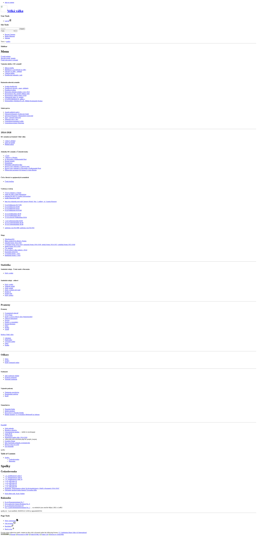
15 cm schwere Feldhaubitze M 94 (16, 217)
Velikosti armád (10, 286)
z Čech (7, 156)
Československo (14, 459)
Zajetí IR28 (8, 434)
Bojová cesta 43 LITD (12, 444)
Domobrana (8, 163)
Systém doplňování (11, 86)
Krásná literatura (10, 324)
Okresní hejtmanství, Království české (17, 114)
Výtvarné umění (10, 341)
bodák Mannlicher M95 (12, 198)
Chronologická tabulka (12, 432)
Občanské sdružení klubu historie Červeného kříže (21, 490)
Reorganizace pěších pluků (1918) (16, 95)
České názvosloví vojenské (9, 60)
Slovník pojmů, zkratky (8, 58)
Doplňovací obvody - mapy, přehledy (17, 88)
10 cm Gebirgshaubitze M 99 (14, 222)
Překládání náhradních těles (13, 165)
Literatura (8, 338)
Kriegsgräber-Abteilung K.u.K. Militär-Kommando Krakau (23, 101)
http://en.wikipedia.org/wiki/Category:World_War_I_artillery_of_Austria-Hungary (31, 201)
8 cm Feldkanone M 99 (12, 207)
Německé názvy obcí (11, 119)
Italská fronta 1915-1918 (12, 246)
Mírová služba (9, 68)
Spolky (7, 361)
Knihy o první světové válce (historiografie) (18, 317)
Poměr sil (8, 292)
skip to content (9, 2)
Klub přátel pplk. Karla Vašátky (15, 493)
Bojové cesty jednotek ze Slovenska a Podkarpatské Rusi (23, 168)
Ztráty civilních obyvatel (12, 290)
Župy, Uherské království (13, 117)
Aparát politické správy (12, 112)
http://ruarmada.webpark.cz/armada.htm (17, 443)
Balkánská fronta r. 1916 (12, 255)
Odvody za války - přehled (13, 71)
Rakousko (12, 461)
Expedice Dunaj (10, 441)
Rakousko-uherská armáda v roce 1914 (17, 92)
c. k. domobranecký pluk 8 (13, 477)
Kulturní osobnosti (11, 377)
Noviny (7, 320)
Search (22, 29)
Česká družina (9, 181)
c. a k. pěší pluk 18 (11, 481)
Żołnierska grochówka (12, 392)
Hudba (7, 327)
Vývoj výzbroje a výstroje (13, 193)
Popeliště (4, 425)
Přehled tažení (9, 144)
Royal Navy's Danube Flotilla (14, 413)
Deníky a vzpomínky (11, 322)
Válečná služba (9, 73)
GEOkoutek (9, 435)
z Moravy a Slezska (11, 157)
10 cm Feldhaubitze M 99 (13, 214)
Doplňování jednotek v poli (13, 75)
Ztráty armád (9, 288)
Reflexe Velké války (7, 334)
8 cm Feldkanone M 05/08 (13, 210)
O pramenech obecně (11, 313)
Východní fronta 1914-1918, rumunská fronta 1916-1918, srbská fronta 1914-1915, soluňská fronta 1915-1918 (40, 244)
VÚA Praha (8, 315)
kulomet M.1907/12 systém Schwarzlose (18, 196)
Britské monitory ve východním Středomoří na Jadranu (22, 414)
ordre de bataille (10, 142)
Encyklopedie (9, 446)
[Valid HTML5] (34, 534)
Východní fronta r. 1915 (12, 253)
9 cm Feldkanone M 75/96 (13, 205)
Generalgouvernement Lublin (14, 121)
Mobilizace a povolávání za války (15, 70)
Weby (7, 359)
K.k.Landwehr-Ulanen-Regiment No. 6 (17, 504)
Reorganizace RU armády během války (17, 94)
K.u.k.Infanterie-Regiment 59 (14, 506)
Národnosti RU (10, 239)
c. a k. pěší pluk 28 (11, 483)
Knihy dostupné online (12, 362)
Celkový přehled (10, 141)
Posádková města (10, 90)
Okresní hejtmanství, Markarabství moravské (19, 116)
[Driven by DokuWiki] (56, 534)
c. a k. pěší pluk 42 (11, 485)
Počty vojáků (9, 273)
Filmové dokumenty (11, 318)
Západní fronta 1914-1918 (13, 243)
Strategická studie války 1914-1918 (16, 437)
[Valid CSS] (44, 534)
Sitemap (7, 38)
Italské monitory (10, 411)
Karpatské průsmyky (11, 252)
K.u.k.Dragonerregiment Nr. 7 (14, 502)
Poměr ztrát (8, 293)
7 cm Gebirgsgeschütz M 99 (14, 221)
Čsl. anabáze (9, 248)
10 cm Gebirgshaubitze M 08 (14, 224)
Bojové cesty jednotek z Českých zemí (17, 166)
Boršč (7, 396)
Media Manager (10, 36)
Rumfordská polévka (11, 394)
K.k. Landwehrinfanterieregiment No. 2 (17, 507)
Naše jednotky (9, 428)
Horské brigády (10, 161)
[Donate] (12, 534)
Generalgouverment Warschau (14, 123)
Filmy (7, 326)
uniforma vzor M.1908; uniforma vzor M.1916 (19, 228)
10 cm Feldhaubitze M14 (13, 215)
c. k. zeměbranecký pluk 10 (13, 479)
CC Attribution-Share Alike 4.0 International (73, 532)
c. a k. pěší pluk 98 (11, 486)
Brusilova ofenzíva (11, 430)
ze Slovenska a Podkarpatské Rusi (16, 159)
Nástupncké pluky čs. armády (14, 97)
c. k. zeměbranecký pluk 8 (13, 476)
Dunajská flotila (10, 409)
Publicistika (8, 340)
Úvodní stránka (6, 56)
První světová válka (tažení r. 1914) (16, 250)
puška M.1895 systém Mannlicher (15, 194)
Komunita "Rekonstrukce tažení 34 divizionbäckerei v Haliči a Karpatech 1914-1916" (32, 488)
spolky (8, 41)
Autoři (7, 329)
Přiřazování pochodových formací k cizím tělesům (21, 170)
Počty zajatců (9, 295)
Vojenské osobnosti (11, 379)
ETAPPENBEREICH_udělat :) (15, 99)
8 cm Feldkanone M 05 (12, 208)
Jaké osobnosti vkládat (12, 376)
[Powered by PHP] (22, 534)
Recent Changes (10, 34)
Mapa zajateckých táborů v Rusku (15, 241)
